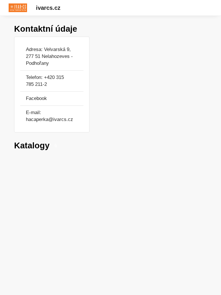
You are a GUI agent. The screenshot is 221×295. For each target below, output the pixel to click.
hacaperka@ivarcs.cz (49, 119)
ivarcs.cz (48, 8)
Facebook (36, 98)
